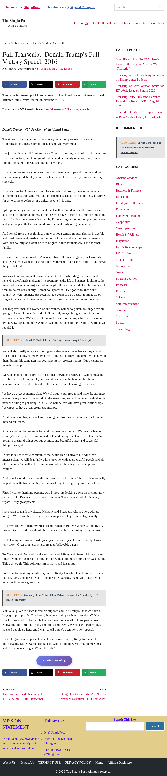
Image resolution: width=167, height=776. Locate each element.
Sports (120, 322)
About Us (9, 762)
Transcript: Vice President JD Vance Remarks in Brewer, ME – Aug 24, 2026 (138, 101)
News (119, 272)
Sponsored (122, 316)
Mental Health (125, 259)
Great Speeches (125, 228)
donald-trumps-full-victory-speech (66, 109)
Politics (125, 23)
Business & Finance (128, 190)
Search (155, 726)
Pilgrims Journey (126, 278)
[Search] (160, 7)
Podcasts (139, 23)
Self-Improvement (127, 303)
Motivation (123, 266)
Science (120, 297)
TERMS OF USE (49, 762)
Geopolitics (157, 23)
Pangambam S (49, 68)
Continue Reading (54, 660)
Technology (81, 23)
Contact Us (27, 762)
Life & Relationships (129, 247)
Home (5, 43)
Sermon (121, 310)
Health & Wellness (104, 23)
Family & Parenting (128, 215)
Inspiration (122, 241)
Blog (119, 184)
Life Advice (123, 253)
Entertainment (124, 209)
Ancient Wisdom (126, 178)
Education (66, 68)
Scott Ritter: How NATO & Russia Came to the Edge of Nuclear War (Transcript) (137, 64)
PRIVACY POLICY (78, 762)
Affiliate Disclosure (120, 762)
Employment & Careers (130, 203)
